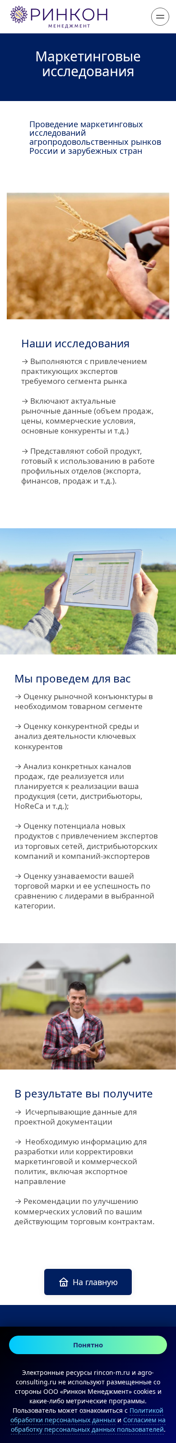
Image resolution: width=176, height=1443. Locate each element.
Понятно (88, 1344)
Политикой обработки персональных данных (86, 1415)
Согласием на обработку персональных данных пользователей (88, 1424)
